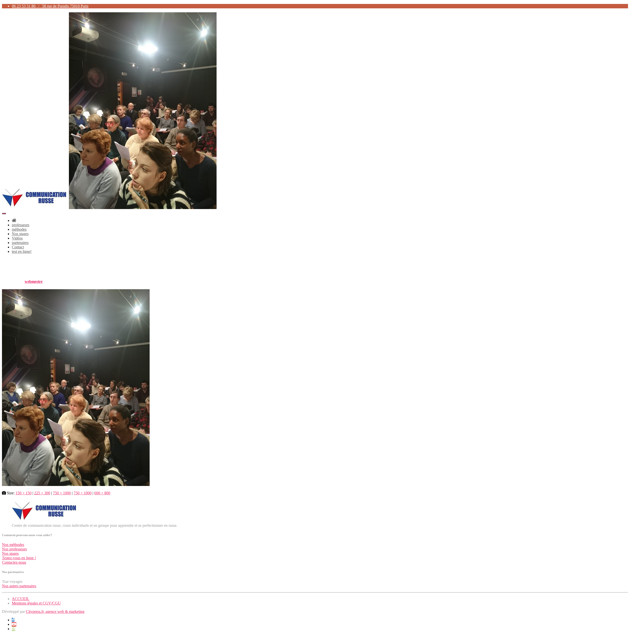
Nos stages (20, 234)
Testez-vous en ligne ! (19, 558)
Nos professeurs (14, 549)
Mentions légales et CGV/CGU (36, 603)
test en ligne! (22, 251)
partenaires (20, 243)
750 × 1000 (62, 493)
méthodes (19, 229)
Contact (18, 247)
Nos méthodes (13, 545)
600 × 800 (102, 493)
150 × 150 (24, 493)
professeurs (20, 225)
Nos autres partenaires (19, 586)
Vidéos (17, 238)
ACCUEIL (20, 599)
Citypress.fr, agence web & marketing (55, 611)
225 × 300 (42, 493)
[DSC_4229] (76, 485)
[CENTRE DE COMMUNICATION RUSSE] (109, 208)
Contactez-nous (14, 562)
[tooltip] (13, 620)
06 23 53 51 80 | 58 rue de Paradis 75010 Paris (50, 6)
